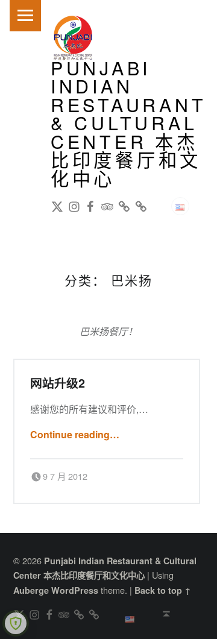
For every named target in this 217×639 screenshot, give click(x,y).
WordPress (74, 590)
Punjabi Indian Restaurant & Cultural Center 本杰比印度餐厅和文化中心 (129, 122)
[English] (180, 206)
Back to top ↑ (162, 590)
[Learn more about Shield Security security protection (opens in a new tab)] (15, 623)
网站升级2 (57, 382)
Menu (25, 15)
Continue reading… (74, 434)
